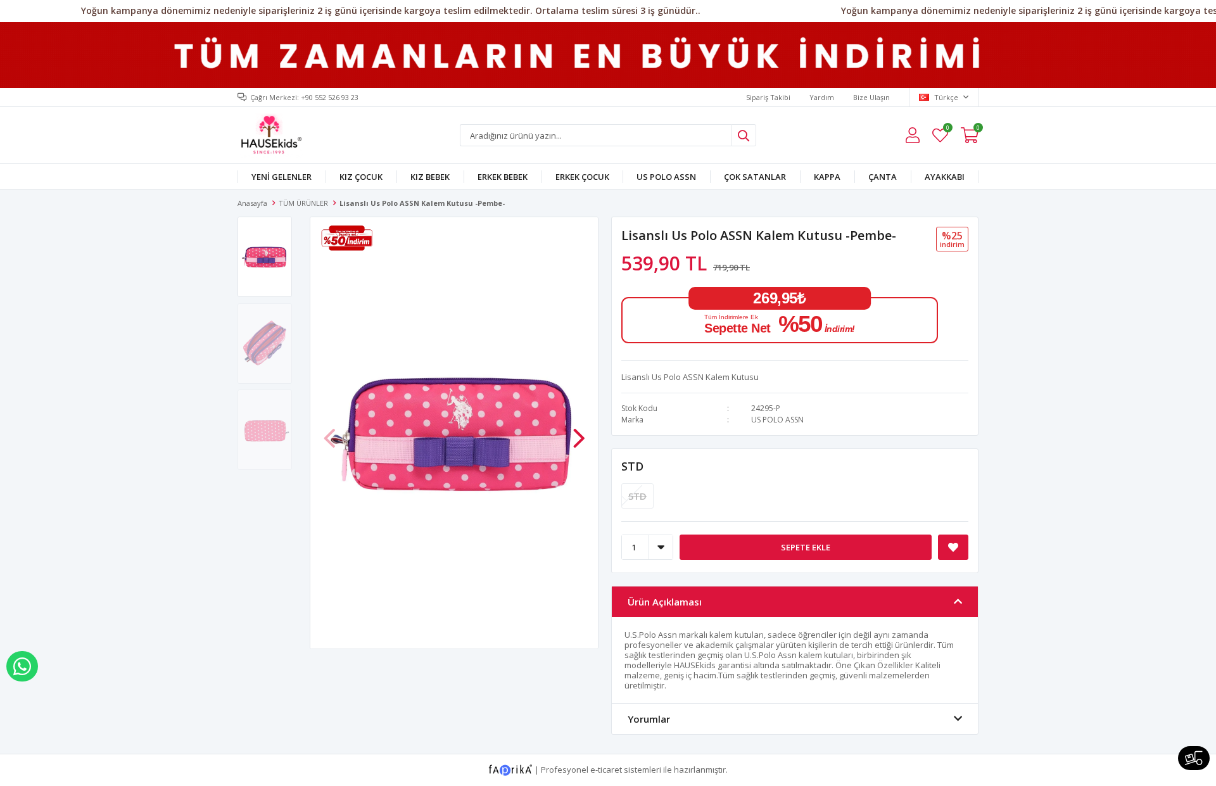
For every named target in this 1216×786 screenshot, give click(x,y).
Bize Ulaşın (871, 97)
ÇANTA (882, 176)
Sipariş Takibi (768, 97)
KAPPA (827, 176)
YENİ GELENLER (281, 176)
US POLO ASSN (666, 176)
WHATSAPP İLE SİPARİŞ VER (22, 666)
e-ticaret (606, 769)
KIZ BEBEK (430, 176)
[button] (579, 432)
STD (632, 466)
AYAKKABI (945, 176)
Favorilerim (947, 129)
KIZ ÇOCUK (361, 176)
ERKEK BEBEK (503, 176)
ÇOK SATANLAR (755, 176)
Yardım (821, 97)
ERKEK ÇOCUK (582, 176)
